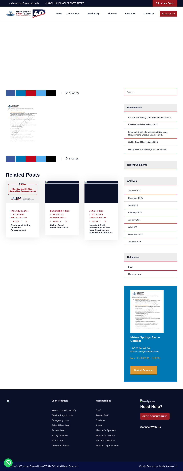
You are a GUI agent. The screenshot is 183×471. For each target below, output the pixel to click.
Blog (16, 221)
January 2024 (134, 220)
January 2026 (134, 191)
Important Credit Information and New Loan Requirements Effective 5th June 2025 (100, 228)
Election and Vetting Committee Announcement (20, 227)
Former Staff (102, 415)
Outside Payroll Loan (62, 415)
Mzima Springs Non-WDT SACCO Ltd (40, 466)
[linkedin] (141, 3)
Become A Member (105, 440)
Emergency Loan (60, 420)
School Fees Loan (61, 425)
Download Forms (60, 445)
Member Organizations (107, 445)
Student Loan (58, 430)
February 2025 (135, 212)
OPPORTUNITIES (75, 3)
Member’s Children (105, 435)
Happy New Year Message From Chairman (147, 149)
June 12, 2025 (96, 210)
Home (58, 13)
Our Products (73, 13)
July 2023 (132, 227)
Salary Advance (60, 435)
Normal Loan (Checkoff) (64, 410)
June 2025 (133, 205)
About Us (112, 13)
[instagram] (148, 3)
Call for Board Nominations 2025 (143, 142)
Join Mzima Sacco (165, 3)
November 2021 (135, 234)
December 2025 (135, 198)
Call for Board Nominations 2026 (59, 226)
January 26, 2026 (20, 210)
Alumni (99, 425)
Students (100, 420)
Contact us (149, 13)
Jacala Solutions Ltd (168, 466)
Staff (98, 410)
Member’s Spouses (106, 430)
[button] (8, 462)
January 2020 (134, 241)
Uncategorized (134, 274)
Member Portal (168, 14)
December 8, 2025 (59, 210)
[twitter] (144, 3)
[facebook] (137, 3)
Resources (130, 13)
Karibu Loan (58, 440)
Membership (94, 13)
